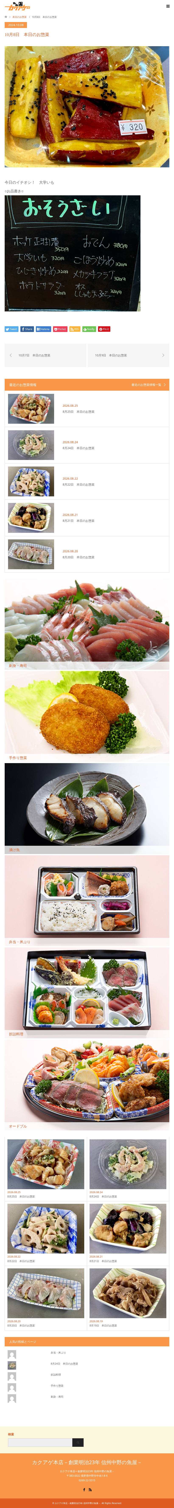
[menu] (167, 6)
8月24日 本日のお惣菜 (64, 1363)
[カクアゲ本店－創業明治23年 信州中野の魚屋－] (30, 6)
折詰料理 (56, 1374)
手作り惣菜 (57, 1385)
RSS (90, 1489)
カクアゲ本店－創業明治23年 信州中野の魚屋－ (87, 1462)
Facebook (84, 1489)
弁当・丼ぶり (58, 1352)
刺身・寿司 (57, 1396)
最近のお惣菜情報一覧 (146, 384)
